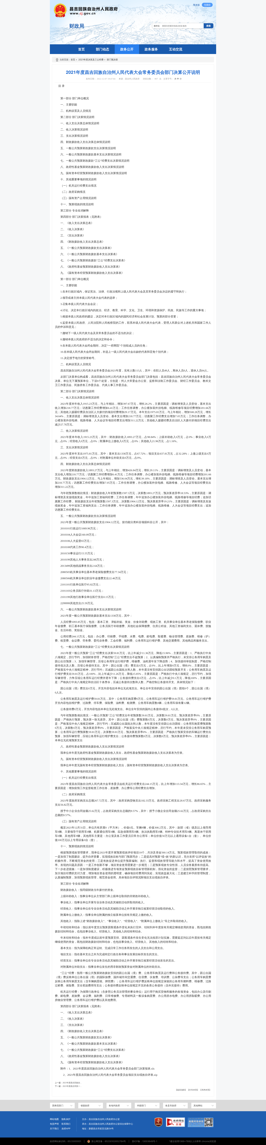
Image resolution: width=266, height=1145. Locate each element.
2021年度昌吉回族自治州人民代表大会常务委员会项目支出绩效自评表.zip (112, 1074)
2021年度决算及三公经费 (90, 59)
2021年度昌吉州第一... (72, 1086)
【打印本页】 (193, 1090)
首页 (73, 59)
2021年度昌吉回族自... (72, 1083)
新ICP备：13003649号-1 (144, 1141)
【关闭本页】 (205, 1090)
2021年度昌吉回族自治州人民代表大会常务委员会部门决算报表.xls (113, 1068)
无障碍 (207, 4)
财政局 (76, 26)
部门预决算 (112, 59)
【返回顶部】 (181, 1090)
